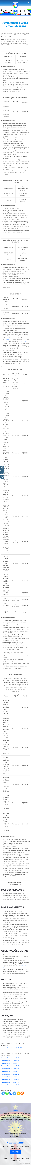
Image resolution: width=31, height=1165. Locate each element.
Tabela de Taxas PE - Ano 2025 (10, 1058)
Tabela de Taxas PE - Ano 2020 (10, 1071)
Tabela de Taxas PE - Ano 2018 (10, 1077)
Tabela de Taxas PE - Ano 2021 (10, 1068)
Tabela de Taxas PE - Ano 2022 (10, 1066)
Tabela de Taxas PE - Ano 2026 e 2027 (12, 1048)
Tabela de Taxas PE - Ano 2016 (10, 1082)
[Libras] (2, 468)
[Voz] (2, 472)
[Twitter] (14, 1093)
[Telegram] (3, 1093)
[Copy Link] (18, 1093)
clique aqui (23, 341)
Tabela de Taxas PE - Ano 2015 (10, 1085)
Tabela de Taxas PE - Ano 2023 (10, 1063)
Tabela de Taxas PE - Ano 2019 (10, 1074)
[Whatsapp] (7, 1093)
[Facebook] (10, 1093)
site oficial (8, 339)
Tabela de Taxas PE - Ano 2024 (10, 1060)
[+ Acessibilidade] (2, 477)
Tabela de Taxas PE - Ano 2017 (10, 1079)
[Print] (22, 1093)
